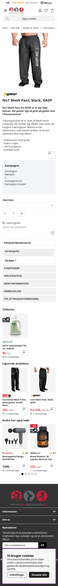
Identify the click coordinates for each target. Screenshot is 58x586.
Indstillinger (17, 574)
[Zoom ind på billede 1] (29, 61)
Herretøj (15, 27)
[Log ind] (40, 10)
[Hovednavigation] (5, 10)
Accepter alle (39, 574)
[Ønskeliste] (46, 10)
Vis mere (9, 260)
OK (42, 545)
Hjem (5, 27)
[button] (29, 2)
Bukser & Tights (31, 27)
